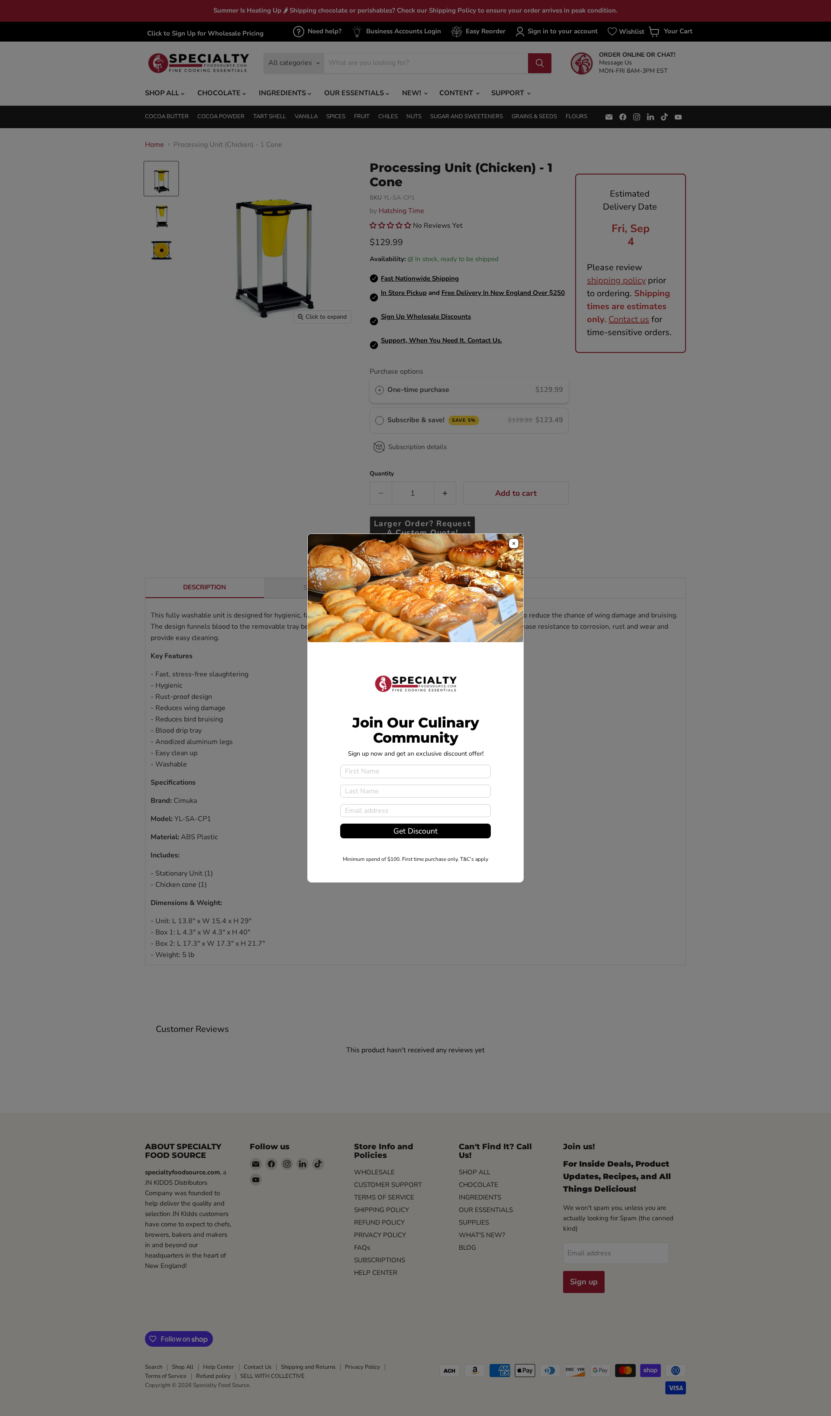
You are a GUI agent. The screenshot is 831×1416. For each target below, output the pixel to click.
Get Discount (415, 831)
